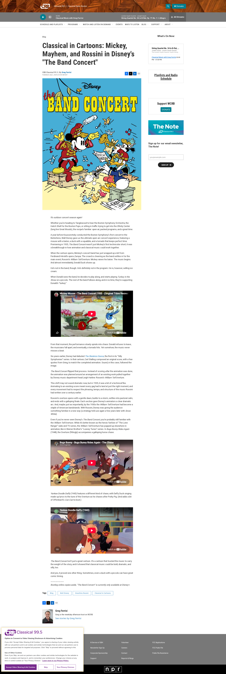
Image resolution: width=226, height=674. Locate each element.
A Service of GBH (96, 642)
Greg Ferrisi (66, 72)
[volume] (50, 17)
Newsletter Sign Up (97, 648)
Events (119, 24)
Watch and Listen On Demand (97, 24)
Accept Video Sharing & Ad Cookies (20, 667)
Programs (73, 24)
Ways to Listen (132, 24)
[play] (43, 17)
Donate (180, 6)
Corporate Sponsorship (99, 653)
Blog (144, 24)
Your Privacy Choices (65, 667)
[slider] (53, 17)
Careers (124, 648)
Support (155, 24)
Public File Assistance (160, 653)
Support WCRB (166, 103)
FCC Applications (158, 642)
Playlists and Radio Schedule (166, 76)
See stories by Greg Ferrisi (68, 618)
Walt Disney (64, 593)
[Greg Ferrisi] (47, 616)
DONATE (166, 109)
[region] (42, 649)
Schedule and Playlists (51, 24)
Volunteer (125, 642)
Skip (46, 667)
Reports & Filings (127, 658)
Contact (124, 653)
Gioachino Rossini (82, 593)
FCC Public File (157, 648)
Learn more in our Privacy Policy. (55, 661)
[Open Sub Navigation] (65, 24)
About (168, 24)
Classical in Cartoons (103, 593)
